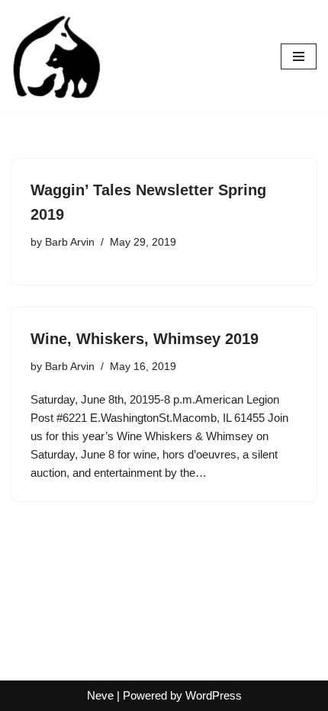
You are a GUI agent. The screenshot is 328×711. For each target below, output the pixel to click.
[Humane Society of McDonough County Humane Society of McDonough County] (57, 56)
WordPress (213, 695)
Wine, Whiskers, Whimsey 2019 (145, 338)
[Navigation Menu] (299, 56)
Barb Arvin (70, 242)
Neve (100, 695)
